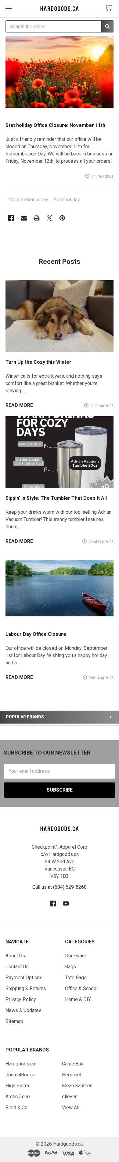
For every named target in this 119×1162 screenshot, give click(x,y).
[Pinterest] (62, 218)
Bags (70, 966)
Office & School (81, 988)
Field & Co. (16, 1107)
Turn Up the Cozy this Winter (38, 362)
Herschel (71, 1075)
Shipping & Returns (25, 988)
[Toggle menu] (8, 8)
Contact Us (17, 966)
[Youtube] (65, 903)
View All (70, 1107)
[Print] (36, 218)
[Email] (23, 218)
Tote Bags (76, 977)
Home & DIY (78, 999)
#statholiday (66, 200)
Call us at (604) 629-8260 (59, 887)
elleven (70, 1096)
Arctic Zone (17, 1096)
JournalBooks (20, 1075)
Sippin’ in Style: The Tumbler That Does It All (56, 498)
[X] (49, 218)
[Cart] (109, 8)
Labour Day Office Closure (35, 634)
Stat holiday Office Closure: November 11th (55, 125)
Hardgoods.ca (20, 1064)
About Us (15, 956)
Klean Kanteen (77, 1086)
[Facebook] (10, 218)
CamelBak (72, 1064)
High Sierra (17, 1086)
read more (19, 405)
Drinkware (75, 956)
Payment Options (23, 977)
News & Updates (23, 1010)
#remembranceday (28, 200)
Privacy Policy (20, 999)
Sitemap (14, 1021)
